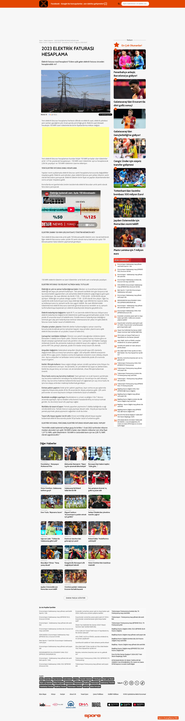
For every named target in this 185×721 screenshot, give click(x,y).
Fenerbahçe (78, 683)
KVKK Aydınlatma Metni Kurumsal (134, 694)
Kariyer (62, 694)
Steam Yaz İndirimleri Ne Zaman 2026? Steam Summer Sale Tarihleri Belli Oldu (129, 331)
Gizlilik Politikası (113, 694)
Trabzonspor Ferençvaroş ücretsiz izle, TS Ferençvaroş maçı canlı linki (129, 374)
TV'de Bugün (97, 679)
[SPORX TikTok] (142, 683)
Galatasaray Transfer (107, 683)
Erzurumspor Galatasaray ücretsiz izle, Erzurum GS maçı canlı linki (129, 281)
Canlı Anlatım (67, 679)
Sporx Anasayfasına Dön (168, 718)
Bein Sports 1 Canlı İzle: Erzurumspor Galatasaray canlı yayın (129, 291)
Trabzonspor (95, 683)
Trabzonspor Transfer (74, 686)
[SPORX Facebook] (125, 683)
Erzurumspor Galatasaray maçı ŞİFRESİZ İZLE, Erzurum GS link (130, 270)
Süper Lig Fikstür (108, 679)
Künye (53, 694)
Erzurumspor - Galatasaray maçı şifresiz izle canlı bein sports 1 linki (129, 306)
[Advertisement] (75, 142)
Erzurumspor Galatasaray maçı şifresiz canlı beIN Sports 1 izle (129, 265)
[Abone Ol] (53, 114)
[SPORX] (92, 716)
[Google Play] (126, 706)
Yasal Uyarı (84, 694)
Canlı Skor (48, 679)
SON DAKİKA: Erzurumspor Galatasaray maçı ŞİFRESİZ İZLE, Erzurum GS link (129, 286)
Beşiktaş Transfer (60, 686)
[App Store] (113, 706)
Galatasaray (69, 683)
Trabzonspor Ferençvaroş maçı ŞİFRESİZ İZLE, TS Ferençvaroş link (130, 385)
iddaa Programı (58, 683)
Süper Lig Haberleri (46, 683)
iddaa (41, 679)
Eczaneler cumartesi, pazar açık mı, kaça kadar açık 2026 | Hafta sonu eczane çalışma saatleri (129, 318)
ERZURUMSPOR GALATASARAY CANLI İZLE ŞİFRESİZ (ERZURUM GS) (129, 301)
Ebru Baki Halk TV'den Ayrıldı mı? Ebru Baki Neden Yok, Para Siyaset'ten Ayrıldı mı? (129, 353)
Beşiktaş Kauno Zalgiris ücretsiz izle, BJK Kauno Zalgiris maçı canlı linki (129, 400)
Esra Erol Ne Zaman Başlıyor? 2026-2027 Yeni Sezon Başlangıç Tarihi (129, 416)
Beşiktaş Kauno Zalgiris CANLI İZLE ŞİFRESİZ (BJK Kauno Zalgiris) (128, 390)
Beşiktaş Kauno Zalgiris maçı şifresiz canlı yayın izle (128, 635)
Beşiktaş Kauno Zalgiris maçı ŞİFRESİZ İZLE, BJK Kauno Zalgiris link (129, 410)
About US (73, 694)
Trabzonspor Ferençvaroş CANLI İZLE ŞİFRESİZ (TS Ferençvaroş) (129, 364)
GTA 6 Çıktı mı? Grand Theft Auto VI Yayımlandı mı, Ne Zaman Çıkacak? (128, 336)
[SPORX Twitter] (137, 683)
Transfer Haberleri (86, 679)
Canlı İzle (86, 686)
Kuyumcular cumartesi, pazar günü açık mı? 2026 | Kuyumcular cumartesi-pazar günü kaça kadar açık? (130, 325)
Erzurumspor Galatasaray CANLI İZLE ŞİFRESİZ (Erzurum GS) (129, 312)
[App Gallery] (139, 706)
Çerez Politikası (98, 694)
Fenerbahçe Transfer (46, 686)
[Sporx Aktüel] (43, 3)
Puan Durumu (57, 679)
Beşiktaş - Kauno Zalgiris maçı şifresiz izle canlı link (128, 644)
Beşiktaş (86, 683)
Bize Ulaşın (42, 694)
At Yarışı (76, 679)
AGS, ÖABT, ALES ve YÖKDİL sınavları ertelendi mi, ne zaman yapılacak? (128, 341)
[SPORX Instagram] (131, 683)
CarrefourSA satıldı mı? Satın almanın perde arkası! (92, 642)
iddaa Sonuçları (95, 686)
